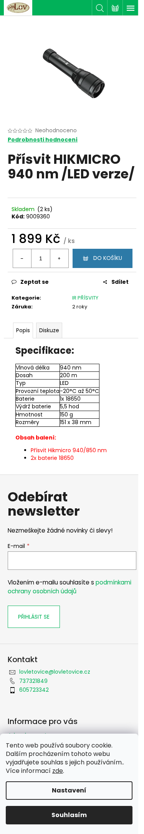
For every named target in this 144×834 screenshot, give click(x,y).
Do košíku (107, 258)
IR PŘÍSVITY (85, 297)
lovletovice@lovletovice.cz (54, 672)
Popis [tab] (23, 330)
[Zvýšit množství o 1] (59, 258)
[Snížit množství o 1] (22, 258)
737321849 (33, 681)
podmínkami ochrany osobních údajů (69, 586)
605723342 (34, 690)
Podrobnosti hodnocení (43, 139)
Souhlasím (69, 815)
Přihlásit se (34, 617)
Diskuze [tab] (49, 330)
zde (57, 770)
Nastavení (69, 790)
